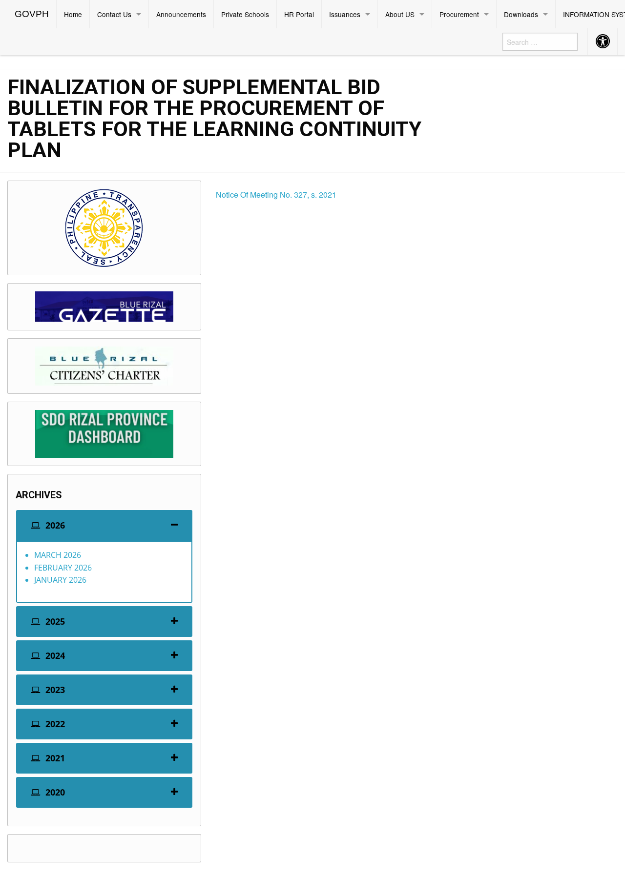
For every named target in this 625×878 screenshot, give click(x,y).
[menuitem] (32, 14)
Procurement (459, 14)
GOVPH (32, 14)
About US (400, 14)
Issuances (344, 14)
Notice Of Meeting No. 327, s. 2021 (276, 194)
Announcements (181, 14)
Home (73, 14)
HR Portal (299, 14)
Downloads (521, 14)
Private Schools (245, 14)
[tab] (104, 525)
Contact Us (114, 14)
